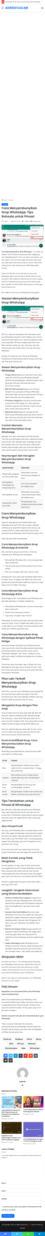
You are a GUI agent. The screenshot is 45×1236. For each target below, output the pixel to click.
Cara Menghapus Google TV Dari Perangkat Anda (33, 1140)
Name (4, 1183)
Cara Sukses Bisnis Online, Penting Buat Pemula (33, 1111)
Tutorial (10, 200)
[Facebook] (5, 1056)
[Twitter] (10, 1056)
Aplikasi (19, 1039)
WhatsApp (35, 1048)
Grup (39, 1039)
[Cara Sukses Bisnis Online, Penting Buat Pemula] (33, 1101)
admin (6, 221)
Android (7, 1039)
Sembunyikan (11, 1048)
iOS (11, 1044)
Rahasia (32, 1044)
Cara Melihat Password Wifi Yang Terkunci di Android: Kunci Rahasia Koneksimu (11, 1113)
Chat (30, 1039)
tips (24, 1048)
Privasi (21, 1044)
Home (5, 200)
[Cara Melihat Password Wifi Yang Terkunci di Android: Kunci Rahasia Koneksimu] (12, 1102)
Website (4, 1199)
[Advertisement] (22, 35)
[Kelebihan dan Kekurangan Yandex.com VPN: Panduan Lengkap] (12, 1128)
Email (4, 1191)
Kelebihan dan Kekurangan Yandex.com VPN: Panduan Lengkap (11, 1138)
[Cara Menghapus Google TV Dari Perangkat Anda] (33, 1129)
